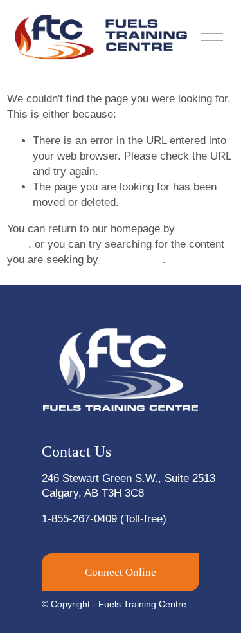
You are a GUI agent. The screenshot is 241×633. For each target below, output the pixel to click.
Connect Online (120, 572)
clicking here (132, 259)
